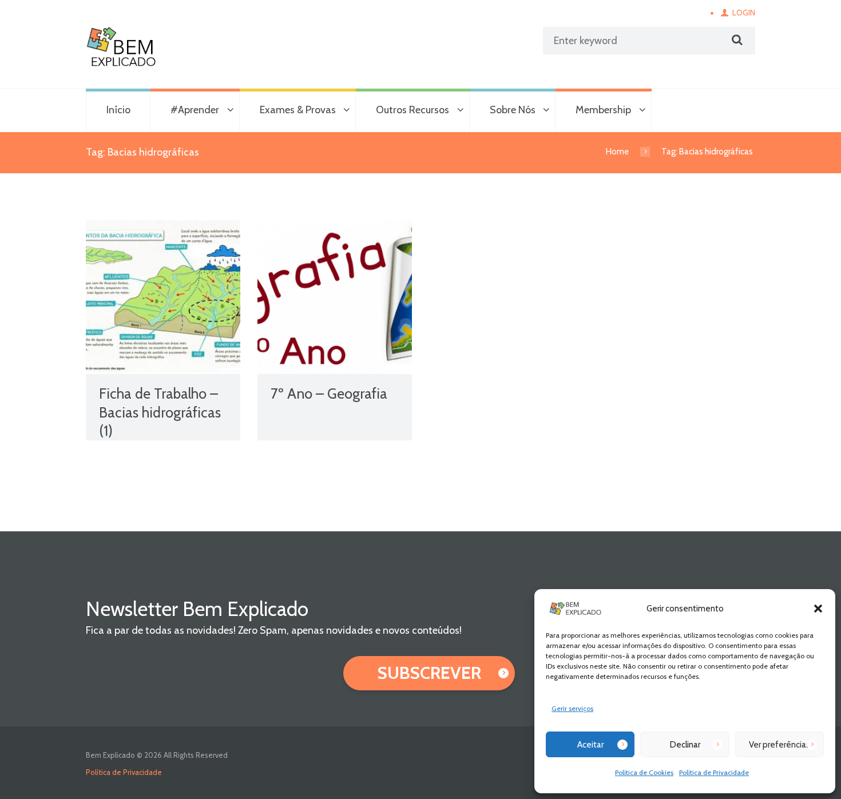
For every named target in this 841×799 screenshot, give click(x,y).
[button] (818, 608)
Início (118, 110)
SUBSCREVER (429, 672)
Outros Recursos (412, 110)
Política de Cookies (644, 772)
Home (617, 151)
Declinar (685, 745)
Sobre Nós (512, 110)
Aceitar (590, 745)
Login (743, 12)
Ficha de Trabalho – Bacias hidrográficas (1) (160, 412)
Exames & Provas (298, 110)
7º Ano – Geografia (329, 393)
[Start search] (735, 40)
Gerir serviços (572, 708)
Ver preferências (779, 745)
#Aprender (194, 110)
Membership (603, 110)
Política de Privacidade (714, 772)
